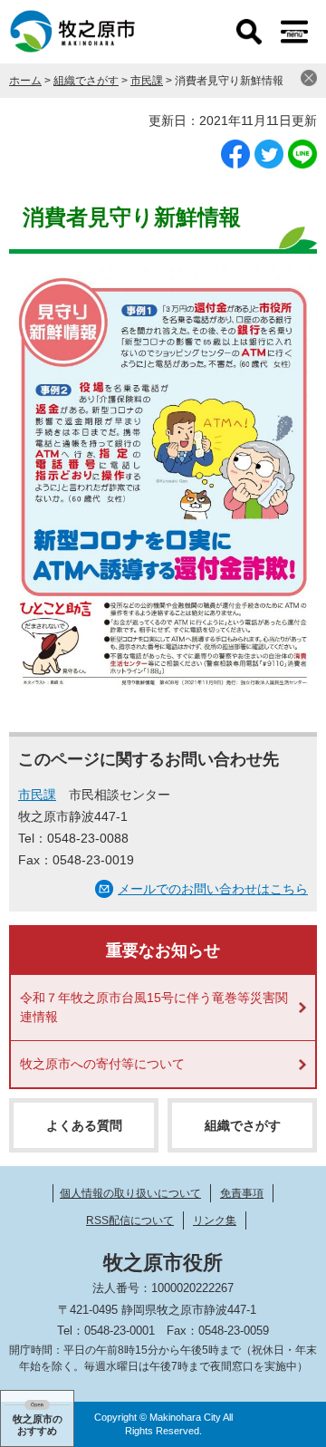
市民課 (146, 80)
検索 (249, 31)
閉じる (309, 78)
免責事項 (242, 1193)
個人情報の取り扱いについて (130, 1193)
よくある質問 (84, 1125)
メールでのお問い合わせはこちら (213, 889)
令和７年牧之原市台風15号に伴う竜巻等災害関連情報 (154, 1007)
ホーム (25, 80)
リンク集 (214, 1220)
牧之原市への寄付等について (102, 1063)
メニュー (294, 31)
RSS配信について (130, 1220)
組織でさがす (86, 80)
